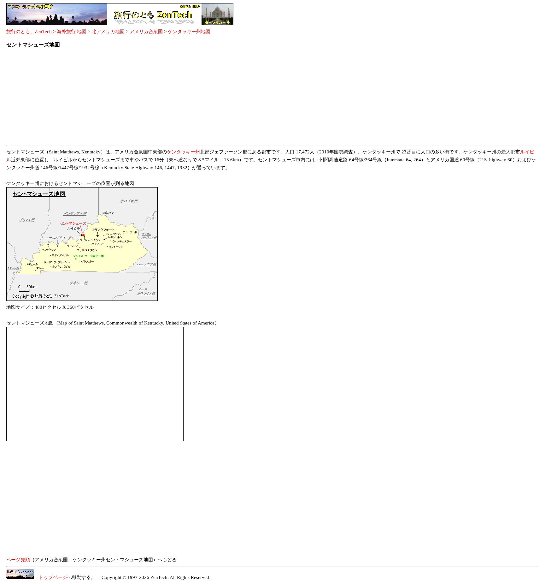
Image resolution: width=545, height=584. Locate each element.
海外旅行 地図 (71, 31)
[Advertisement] (195, 98)
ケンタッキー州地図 (189, 31)
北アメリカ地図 (108, 31)
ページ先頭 (18, 559)
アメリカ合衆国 (146, 31)
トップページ (50, 577)
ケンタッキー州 (183, 151)
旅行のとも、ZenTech (29, 31)
